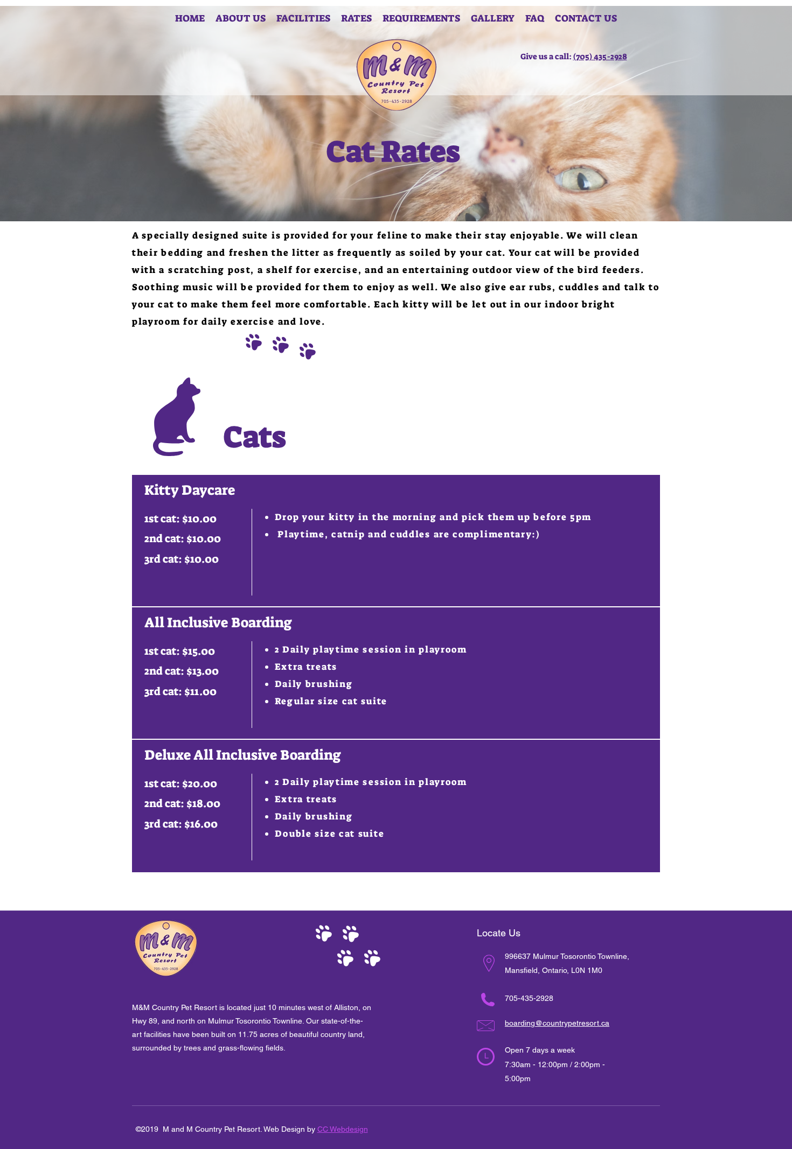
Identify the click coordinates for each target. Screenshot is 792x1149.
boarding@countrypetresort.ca (557, 1023)
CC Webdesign (342, 1129)
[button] (356, 18)
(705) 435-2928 (600, 56)
